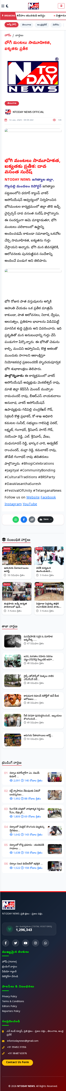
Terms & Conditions (13, 1001)
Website (33, 498)
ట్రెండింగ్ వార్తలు (9, 967)
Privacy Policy (9, 996)
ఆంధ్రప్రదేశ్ (42, 25)
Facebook (48, 498)
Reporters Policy (11, 1011)
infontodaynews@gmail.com (22, 1041)
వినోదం (56, 25)
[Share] (32, 519)
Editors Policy (9, 1006)
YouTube (30, 504)
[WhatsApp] (16, 519)
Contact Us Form (17, 1062)
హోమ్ (8, 36)
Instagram (13, 504)
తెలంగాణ (26, 25)
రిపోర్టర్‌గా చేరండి (10, 976)
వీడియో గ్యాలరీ (9, 971)
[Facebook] (24, 519)
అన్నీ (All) (11, 24)
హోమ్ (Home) (9, 962)
